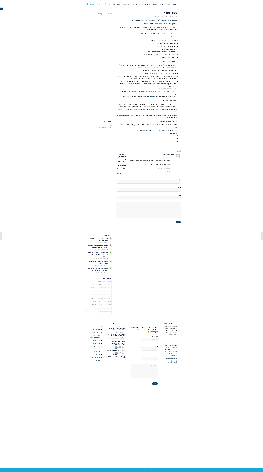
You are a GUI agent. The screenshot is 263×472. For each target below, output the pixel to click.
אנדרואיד (104, 281)
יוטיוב (97, 292)
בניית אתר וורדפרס (100, 284)
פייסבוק (104, 298)
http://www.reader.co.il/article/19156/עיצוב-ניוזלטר (152, 131)
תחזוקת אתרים (102, 312)
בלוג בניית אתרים (95, 346)
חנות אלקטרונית (108, 292)
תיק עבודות (96, 352)
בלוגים (95, 281)
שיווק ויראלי (95, 309)
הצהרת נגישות (96, 357)
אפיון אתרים (99, 281)
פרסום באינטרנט (92, 298)
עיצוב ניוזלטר (157, 33)
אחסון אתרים (109, 281)
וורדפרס (90, 290)
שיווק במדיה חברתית (107, 309)
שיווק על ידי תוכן (89, 309)
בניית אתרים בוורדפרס (102, 287)
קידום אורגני (100, 301)
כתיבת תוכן (93, 292)
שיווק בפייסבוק (100, 309)
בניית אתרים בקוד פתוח (107, 290)
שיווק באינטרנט (102, 307)
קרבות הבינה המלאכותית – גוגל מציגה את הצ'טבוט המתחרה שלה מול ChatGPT (97, 254)
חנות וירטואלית (102, 292)
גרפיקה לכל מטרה (95, 338)
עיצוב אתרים (109, 298)
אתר (179, 195)
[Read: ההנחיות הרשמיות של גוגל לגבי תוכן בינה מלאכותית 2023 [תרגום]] (110, 245)
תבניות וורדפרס (108, 312)
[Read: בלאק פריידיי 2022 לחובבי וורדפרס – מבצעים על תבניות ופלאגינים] (110, 268)
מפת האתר (97, 354)
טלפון (156, 355)
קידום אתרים (94, 301)
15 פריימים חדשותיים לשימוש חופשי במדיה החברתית (116, 329)
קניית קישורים (92, 304)
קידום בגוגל (89, 301)
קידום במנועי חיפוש (108, 304)
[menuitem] (174, 4)
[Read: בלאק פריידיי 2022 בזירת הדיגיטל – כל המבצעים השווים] (110, 261)
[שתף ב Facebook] (175, 136)
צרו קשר (97, 360)
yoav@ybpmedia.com (171, 358)
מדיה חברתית (109, 295)
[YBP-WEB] (93, 4)
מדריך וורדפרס (103, 295)
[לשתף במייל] (175, 147)
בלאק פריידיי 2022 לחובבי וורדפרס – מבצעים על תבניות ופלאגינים (116, 356)
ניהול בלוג (91, 295)
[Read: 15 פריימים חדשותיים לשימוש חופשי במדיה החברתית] (110, 238)
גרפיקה (94, 290)
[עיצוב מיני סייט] (262, 236)
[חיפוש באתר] (105, 4)
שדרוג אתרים (96, 332)
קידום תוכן (101, 304)
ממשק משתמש (97, 295)
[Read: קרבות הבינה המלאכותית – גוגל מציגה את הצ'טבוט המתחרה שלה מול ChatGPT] (110, 252)
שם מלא (155, 337)
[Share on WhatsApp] (175, 141)
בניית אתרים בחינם (94, 287)
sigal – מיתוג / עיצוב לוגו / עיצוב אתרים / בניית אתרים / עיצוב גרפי (152, 20)
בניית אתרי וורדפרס (93, 284)
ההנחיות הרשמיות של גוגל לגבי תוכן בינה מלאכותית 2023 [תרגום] (116, 335)
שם (179, 179)
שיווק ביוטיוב (96, 307)
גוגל (101, 290)
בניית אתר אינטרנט (108, 284)
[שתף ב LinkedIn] (175, 144)
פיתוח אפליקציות (99, 298)
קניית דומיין (97, 304)
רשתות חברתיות (108, 307)
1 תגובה (167, 16)
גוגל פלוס (98, 290)
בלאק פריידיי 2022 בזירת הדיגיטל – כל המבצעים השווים (116, 349)
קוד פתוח (104, 301)
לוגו (163, 89)
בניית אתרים (109, 287)
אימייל (178, 187)
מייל (156, 346)
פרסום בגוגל (109, 301)
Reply (169, 171)
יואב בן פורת (156, 16)
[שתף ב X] (175, 138)
